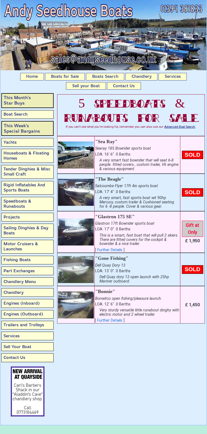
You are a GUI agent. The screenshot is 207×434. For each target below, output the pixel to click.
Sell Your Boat (17, 346)
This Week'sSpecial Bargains (22, 128)
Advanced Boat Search (179, 127)
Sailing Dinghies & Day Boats (26, 230)
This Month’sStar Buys (17, 100)
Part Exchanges (19, 270)
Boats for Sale (65, 76)
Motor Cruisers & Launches (21, 246)
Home (32, 76)
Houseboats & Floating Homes (26, 156)
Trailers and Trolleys (24, 324)
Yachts (10, 142)
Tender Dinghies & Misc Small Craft (27, 172)
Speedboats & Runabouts (17, 204)
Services (173, 76)
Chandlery (141, 76)
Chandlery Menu (20, 281)
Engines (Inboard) (22, 303)
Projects (12, 217)
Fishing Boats (17, 259)
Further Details (109, 250)
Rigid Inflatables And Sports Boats (24, 188)
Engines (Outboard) (23, 314)
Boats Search (105, 76)
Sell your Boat (86, 85)
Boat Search (15, 114)
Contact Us (124, 85)
